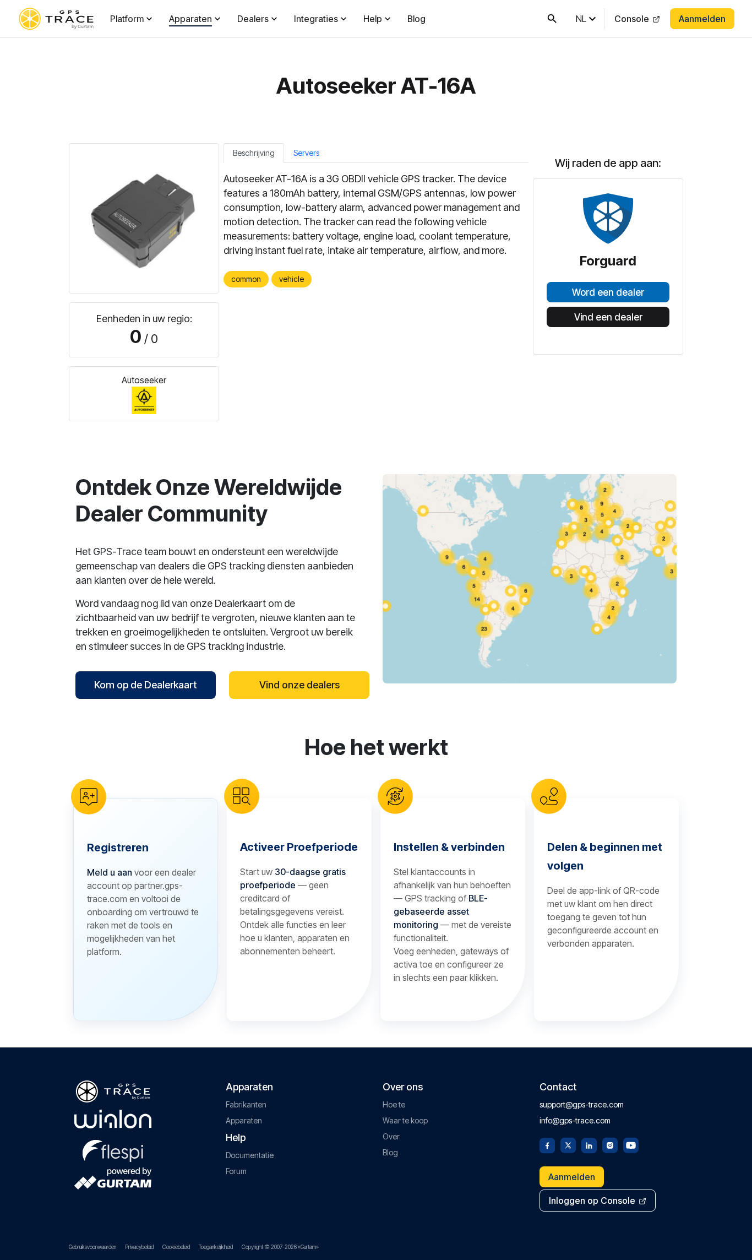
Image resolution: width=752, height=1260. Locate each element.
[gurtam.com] (113, 1119)
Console (631, 18)
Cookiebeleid (176, 1246)
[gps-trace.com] (56, 19)
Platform (127, 18)
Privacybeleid (139, 1246)
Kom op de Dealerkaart (145, 685)
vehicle (291, 279)
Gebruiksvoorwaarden (92, 1246)
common (246, 279)
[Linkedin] (589, 1144)
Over (391, 1136)
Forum (236, 1171)
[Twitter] (568, 1144)
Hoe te (394, 1104)
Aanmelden (702, 18)
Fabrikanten (246, 1104)
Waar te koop (405, 1120)
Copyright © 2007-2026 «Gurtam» (280, 1246)
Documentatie (250, 1155)
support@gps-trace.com (582, 1104)
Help (372, 18)
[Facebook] (547, 1144)
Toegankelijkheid (216, 1246)
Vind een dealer (608, 317)
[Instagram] (610, 1144)
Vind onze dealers (299, 685)
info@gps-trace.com (575, 1120)
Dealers (253, 18)
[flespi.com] (113, 1149)
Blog (416, 18)
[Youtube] (631, 1144)
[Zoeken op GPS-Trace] (552, 18)
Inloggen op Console (592, 1200)
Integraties (316, 18)
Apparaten (190, 18)
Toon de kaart (530, 578)
